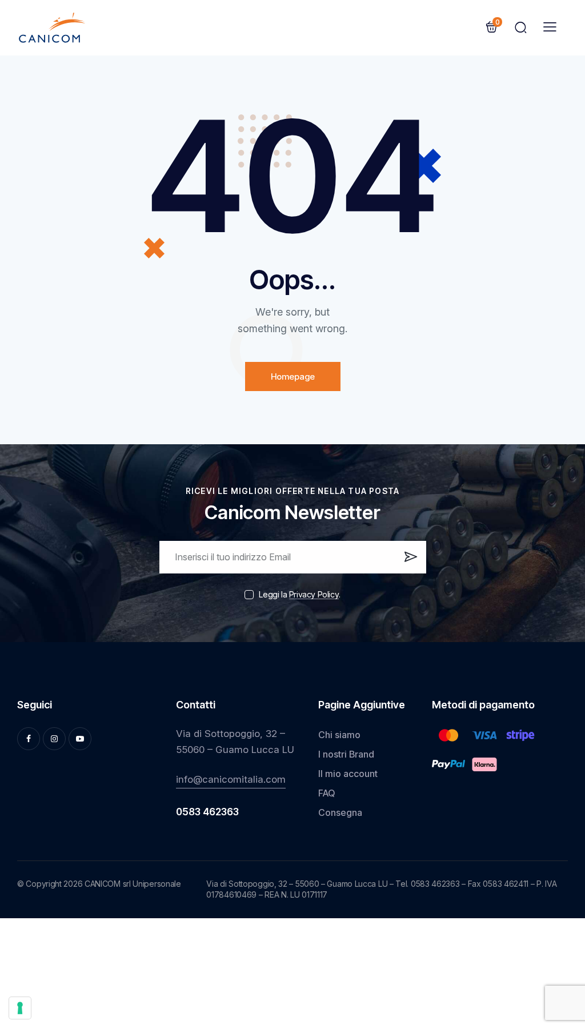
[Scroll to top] (558, 933)
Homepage (293, 376)
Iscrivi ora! (409, 561)
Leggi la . (299, 594)
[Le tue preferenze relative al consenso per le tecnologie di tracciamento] (20, 1008)
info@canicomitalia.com (231, 779)
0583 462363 (207, 812)
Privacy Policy (314, 595)
